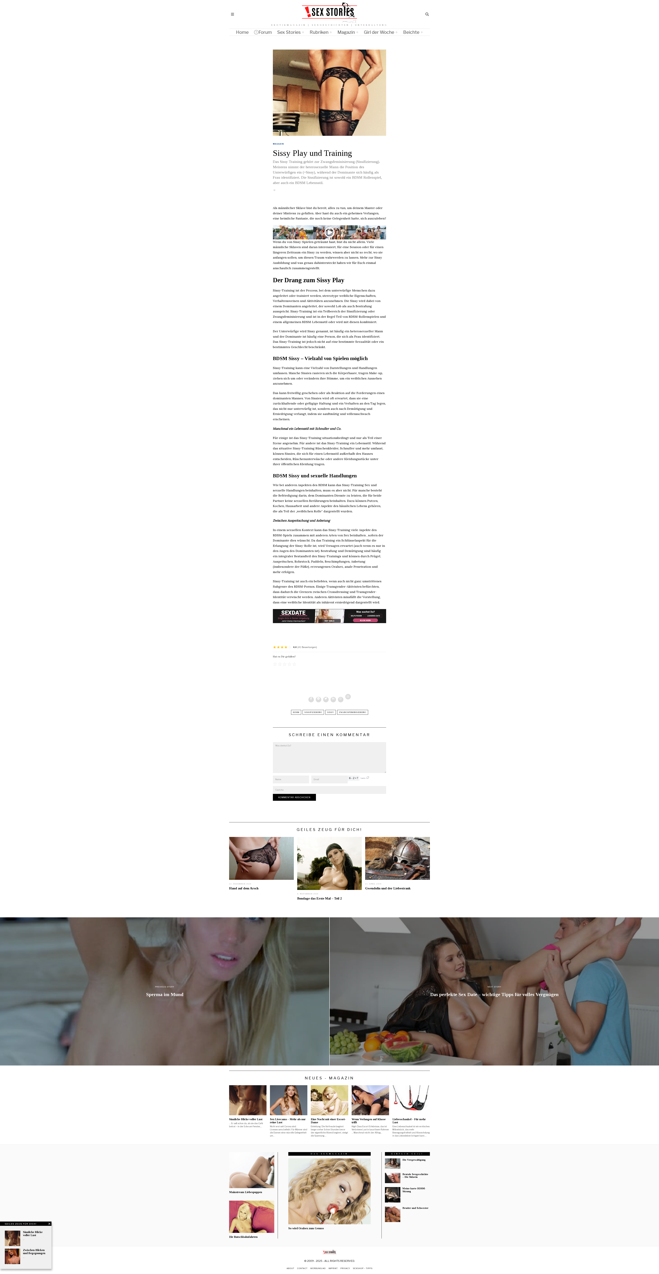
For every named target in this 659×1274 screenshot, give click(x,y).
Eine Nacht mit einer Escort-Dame (328, 1121)
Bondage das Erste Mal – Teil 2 (319, 898)
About (290, 1268)
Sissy (330, 712)
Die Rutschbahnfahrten (243, 1237)
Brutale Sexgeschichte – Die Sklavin (415, 1175)
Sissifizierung (313, 712)
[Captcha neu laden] (367, 777)
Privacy (345, 1268)
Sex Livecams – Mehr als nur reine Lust (288, 1121)
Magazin (346, 32)
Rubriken (319, 32)
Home (242, 32)
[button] (367, 778)
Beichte (411, 32)
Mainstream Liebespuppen (245, 1192)
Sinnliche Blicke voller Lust (33, 1233)
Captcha (363, 778)
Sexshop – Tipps (363, 1268)
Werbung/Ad (318, 1268)
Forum (265, 32)
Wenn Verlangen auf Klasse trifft (369, 1121)
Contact (302, 1268)
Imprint (333, 1268)
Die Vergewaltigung (414, 1159)
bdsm (296, 712)
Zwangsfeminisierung (352, 712)
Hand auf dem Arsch (243, 888)
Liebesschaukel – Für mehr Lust (409, 1121)
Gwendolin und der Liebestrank (388, 888)
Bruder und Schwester (415, 1208)
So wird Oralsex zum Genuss (306, 1228)
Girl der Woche (379, 32)
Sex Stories (289, 32)
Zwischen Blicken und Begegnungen (34, 1251)
